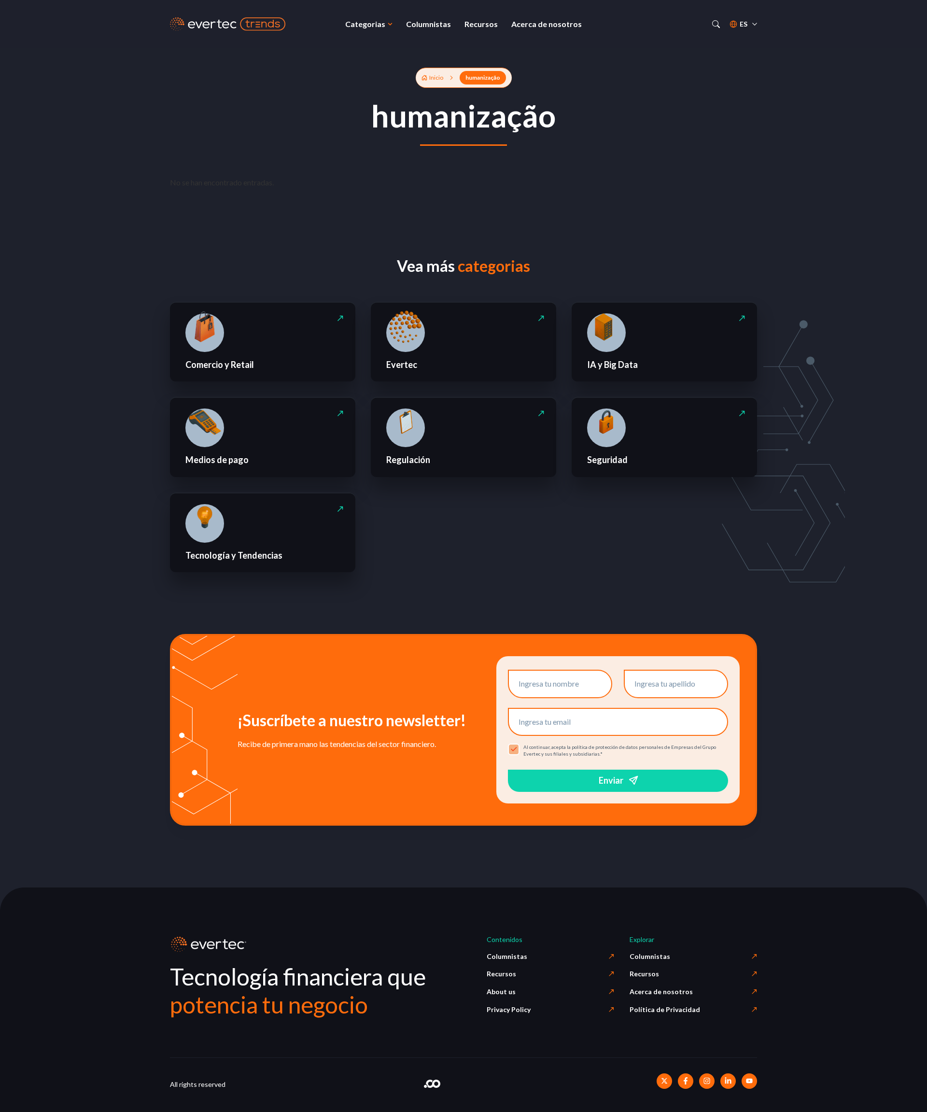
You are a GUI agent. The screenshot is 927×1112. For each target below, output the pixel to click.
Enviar (611, 780)
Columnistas (507, 956)
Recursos (501, 974)
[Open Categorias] (390, 24)
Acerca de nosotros (661, 991)
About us (501, 991)
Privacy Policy (509, 1009)
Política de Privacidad (665, 1009)
